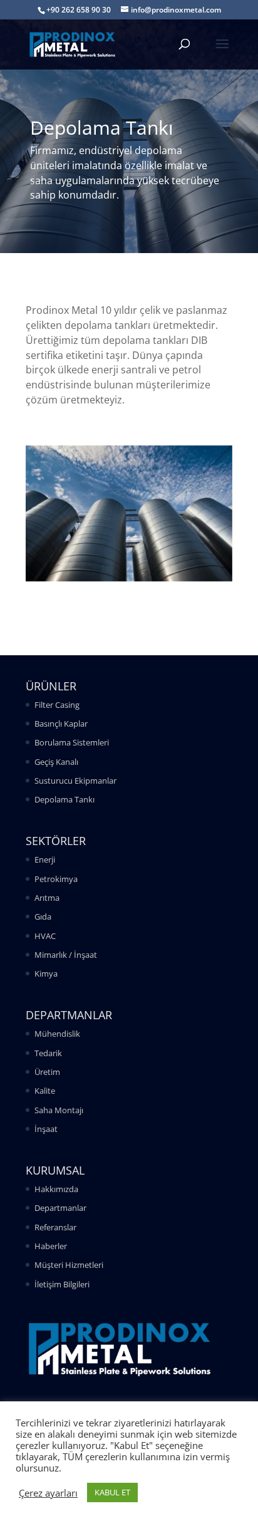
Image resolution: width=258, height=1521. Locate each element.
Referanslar (55, 1227)
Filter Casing (57, 704)
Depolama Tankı (64, 799)
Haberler (50, 1246)
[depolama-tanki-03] (129, 578)
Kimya (46, 973)
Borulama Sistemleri (71, 742)
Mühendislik (57, 1033)
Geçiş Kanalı (56, 761)
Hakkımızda (56, 1189)
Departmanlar (60, 1207)
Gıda (42, 916)
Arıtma (46, 897)
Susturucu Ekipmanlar (75, 780)
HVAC (45, 936)
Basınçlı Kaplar (61, 723)
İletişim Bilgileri (62, 1284)
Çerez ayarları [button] (48, 1492)
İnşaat (46, 1128)
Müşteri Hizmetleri (68, 1264)
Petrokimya (56, 879)
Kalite (44, 1090)
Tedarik (48, 1053)
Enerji (44, 859)
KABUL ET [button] (112, 1492)
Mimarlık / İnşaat (65, 954)
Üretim (47, 1071)
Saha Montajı (58, 1110)
